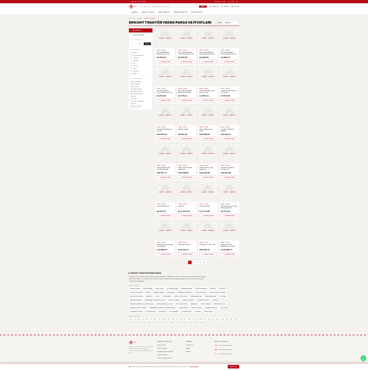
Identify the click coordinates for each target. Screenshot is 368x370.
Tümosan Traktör (180, 12)
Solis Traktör (197, 12)
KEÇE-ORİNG (224, 308)
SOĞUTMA (216, 300)
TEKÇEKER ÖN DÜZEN (136, 311)
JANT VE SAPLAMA (201, 292)
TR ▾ (237, 1)
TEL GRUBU (223, 296)
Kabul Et (233, 366)
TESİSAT (148, 292)
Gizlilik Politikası (162, 355)
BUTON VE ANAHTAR (181, 304)
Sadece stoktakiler (138, 35)
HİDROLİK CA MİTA (196, 308)
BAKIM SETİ (149, 296)
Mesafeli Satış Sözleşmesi (165, 351)
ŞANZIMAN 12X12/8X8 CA (185, 292)
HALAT (158, 296)
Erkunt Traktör (148, 12)
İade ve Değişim (162, 348)
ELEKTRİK (213, 288)
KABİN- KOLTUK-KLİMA (180, 296)
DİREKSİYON (194, 304)
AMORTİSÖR (162, 311)
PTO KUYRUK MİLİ (151, 311)
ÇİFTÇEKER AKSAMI (172, 288)
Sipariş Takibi (220, 1)
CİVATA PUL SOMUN (173, 300)
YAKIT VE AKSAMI (205, 304)
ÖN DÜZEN (198, 311)
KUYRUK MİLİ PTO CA (219, 304)
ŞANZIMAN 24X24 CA (211, 308)
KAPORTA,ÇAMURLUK (201, 288)
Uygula (147, 43)
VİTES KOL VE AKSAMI (136, 292)
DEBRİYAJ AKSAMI (159, 292)
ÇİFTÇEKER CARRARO (203, 300)
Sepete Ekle (166, 61)
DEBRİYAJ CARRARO (188, 300)
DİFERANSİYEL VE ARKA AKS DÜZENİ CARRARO (163, 308)
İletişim (231, 1)
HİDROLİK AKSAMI (135, 288)
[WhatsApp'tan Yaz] (363, 358)
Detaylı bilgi (194, 366)
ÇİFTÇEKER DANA (186, 311)
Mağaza (134, 12)
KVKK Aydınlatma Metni (164, 358)
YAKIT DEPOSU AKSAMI (136, 296)
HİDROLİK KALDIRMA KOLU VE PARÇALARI (141, 304)
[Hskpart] (133, 6)
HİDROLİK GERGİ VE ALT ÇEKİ (164, 304)
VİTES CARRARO (183, 308)
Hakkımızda (189, 345)
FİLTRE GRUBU (167, 296)
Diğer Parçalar (160, 288)
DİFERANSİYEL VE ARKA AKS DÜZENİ (155, 300)
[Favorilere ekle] (172, 30)
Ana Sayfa (132, 18)
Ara (203, 6)
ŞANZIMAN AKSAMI (186, 288)
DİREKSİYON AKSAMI (135, 300)
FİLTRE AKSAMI (208, 311)
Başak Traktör (164, 12)
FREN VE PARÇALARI (210, 296)
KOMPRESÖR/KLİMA (196, 296)
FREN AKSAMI (171, 292)
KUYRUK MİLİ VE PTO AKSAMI (138, 308)
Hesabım (226, 6)
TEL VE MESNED (173, 311)
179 (204, 262)
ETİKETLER (222, 288)
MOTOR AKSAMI (147, 288)
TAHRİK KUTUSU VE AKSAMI (217, 292)
